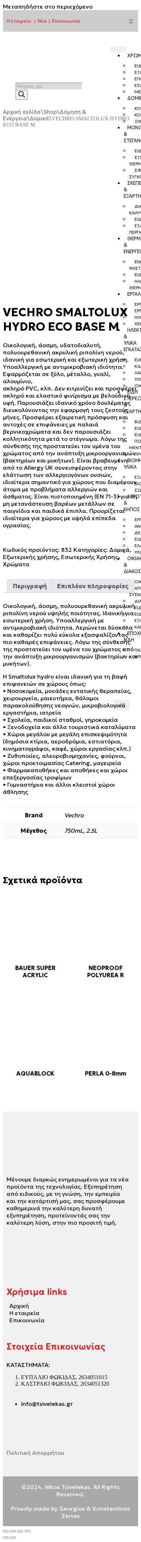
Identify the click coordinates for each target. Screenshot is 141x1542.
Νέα (42, 21)
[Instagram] (131, 20)
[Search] (22, 95)
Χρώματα (16, 564)
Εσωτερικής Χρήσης (89, 556)
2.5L (91, 830)
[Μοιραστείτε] (20, 1531)
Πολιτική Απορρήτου (35, 1452)
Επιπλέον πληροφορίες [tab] (92, 586)
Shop (50, 112)
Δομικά (39, 118)
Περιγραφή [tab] (30, 586)
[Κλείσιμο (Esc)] (27, 1531)
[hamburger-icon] (118, 49)
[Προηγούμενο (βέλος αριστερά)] (6, 1538)
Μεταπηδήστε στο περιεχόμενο (48, 6)
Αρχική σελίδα (22, 112)
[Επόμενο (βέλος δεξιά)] (13, 1538)
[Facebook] (21, 1255)
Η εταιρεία (19, 21)
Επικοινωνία (66, 21)
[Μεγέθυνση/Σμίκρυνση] (6, 1531)
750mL (73, 830)
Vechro (74, 815)
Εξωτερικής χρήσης (30, 556)
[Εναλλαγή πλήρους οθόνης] (13, 1531)
